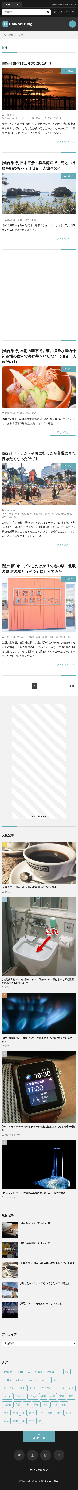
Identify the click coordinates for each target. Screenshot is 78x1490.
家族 (38, 118)
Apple (7, 118)
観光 (56, 118)
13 (43, 686)
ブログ (24, 118)
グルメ (8, 891)
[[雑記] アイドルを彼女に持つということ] (10, 1310)
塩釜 (28, 413)
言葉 (10, 517)
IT (60, 1371)
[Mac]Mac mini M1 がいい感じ (36, 1223)
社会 (63, 514)
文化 (35, 514)
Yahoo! (19, 1379)
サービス (8, 1388)
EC (29, 1371)
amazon (8, 1371)
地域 (23, 514)
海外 (50, 118)
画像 (50, 1412)
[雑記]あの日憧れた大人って (35, 1243)
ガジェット (10, 1134)
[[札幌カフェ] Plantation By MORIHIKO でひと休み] (10, 1270)
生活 (40, 1412)
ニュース (59, 1388)
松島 (34, 220)
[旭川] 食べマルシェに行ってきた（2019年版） (45, 1283)
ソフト (21, 1388)
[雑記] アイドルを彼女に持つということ (41, 1303)
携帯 (45, 1404)
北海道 (31, 637)
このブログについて (39, 1469)
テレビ (32, 1388)
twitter (7, 1379)
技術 (36, 1404)
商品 (17, 1404)
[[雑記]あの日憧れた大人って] (10, 1250)
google (23, 637)
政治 (29, 514)
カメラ (45, 1379)
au (13, 118)
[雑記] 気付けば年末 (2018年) (26, 63)
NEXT (71, 686)
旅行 (44, 118)
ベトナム (9, 514)
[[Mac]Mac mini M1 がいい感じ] (10, 1230)
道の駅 (63, 637)
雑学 (7, 987)
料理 (41, 514)
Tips (19, 1134)
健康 (52, 1396)
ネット (7, 1396)
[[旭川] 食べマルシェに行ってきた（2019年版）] (10, 1290)
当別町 (45, 637)
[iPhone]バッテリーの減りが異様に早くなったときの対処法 (33, 1192)
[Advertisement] (39, 298)
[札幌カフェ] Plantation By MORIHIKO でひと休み (29, 887)
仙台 (22, 220)
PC (67, 1371)
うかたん (32, 1379)
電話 (31, 1420)
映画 (15, 1412)
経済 (69, 514)
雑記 (70, 70)
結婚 (68, 1412)
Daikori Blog (52, 1480)
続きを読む (63, 141)
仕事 (32, 118)
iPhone (50, 1371)
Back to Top (39, 1437)
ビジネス (20, 1396)
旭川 (6, 1412)
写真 (61, 1396)
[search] (48, 12)
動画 (71, 1396)
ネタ (17, 118)
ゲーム (56, 1379)
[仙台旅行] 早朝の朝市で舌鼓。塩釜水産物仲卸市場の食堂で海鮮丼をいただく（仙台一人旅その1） (39, 356)
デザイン (45, 1388)
